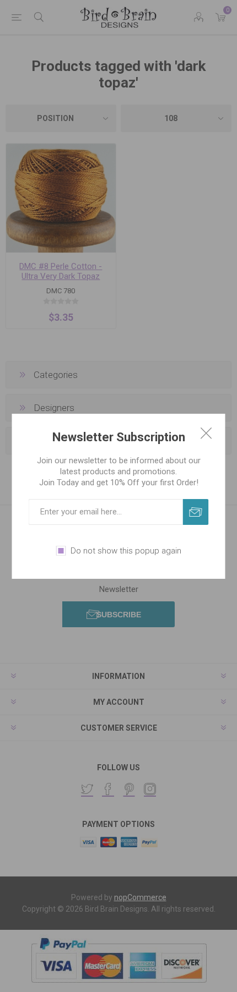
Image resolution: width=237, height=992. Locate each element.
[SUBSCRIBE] (196, 512)
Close (206, 433)
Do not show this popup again (126, 551)
